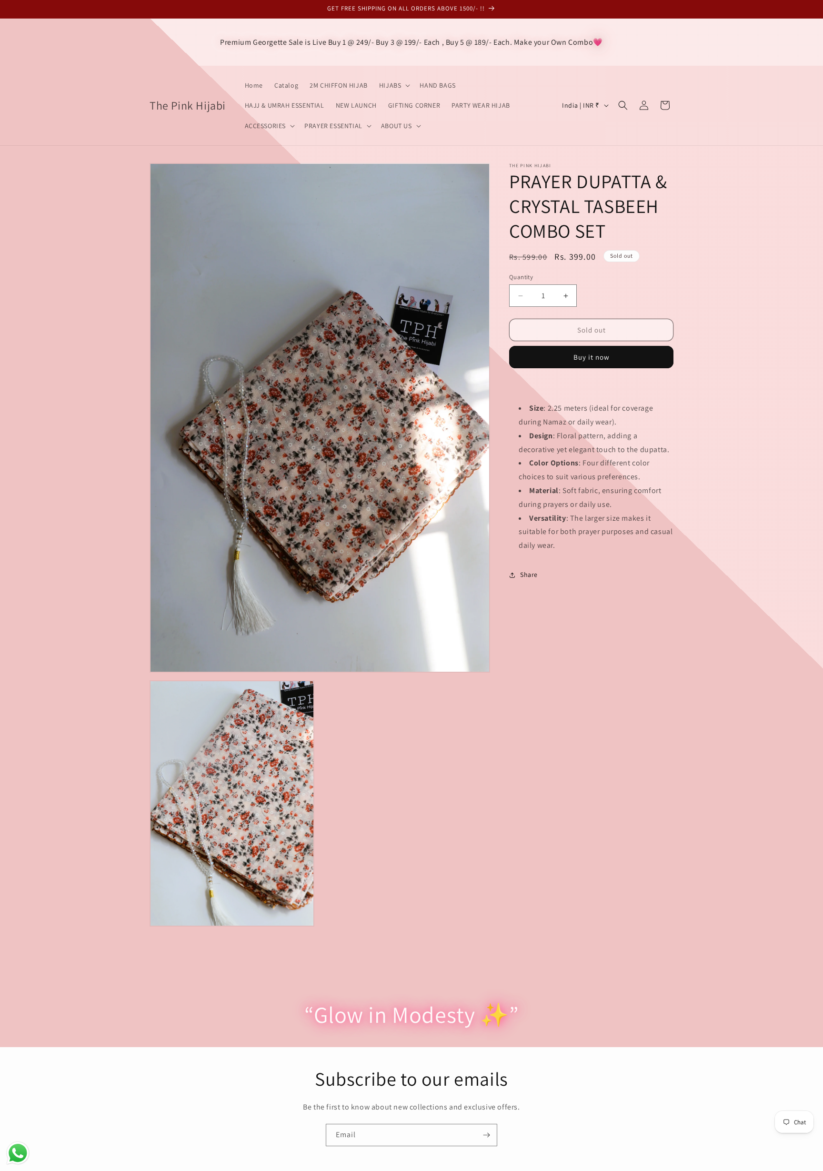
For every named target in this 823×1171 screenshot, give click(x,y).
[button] (393, 85)
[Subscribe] (486, 1135)
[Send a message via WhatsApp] (18, 1153)
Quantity (521, 277)
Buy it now (591, 357)
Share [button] (529, 574)
